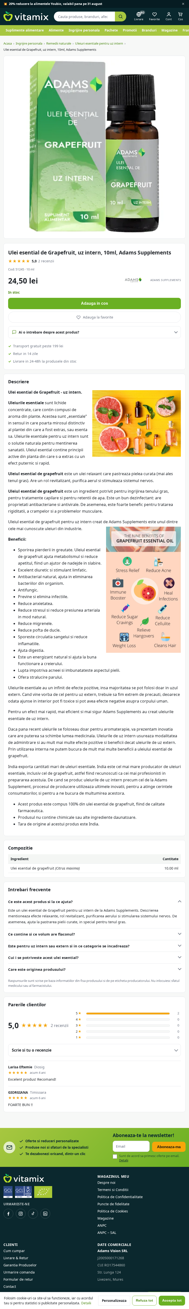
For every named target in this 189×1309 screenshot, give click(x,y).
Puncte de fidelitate (113, 1204)
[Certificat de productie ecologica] (43, 1192)
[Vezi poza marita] (94, 147)
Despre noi (106, 1182)
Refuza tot (144, 1300)
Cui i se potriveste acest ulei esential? (43, 957)
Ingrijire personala (84, 30)
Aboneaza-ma (169, 1147)
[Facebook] (8, 1214)
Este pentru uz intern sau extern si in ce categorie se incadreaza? (68, 945)
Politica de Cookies (112, 1211)
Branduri (149, 30)
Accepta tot (172, 1300)
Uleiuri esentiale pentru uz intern (99, 43)
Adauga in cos (94, 303)
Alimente (56, 30)
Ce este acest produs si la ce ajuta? (40, 901)
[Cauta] (120, 17)
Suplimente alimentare (25, 30)
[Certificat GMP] (8, 1192)
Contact (9, 1286)
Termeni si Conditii (112, 1189)
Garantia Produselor (20, 1265)
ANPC (102, 1225)
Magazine (169, 30)
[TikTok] (33, 1214)
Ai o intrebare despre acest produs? (49, 332)
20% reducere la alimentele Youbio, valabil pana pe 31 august (55, 4)
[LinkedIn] (45, 1214)
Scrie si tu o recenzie (31, 1050)
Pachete (111, 30)
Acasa (7, 43)
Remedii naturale (58, 43)
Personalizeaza (114, 1300)
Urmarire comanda (19, 1272)
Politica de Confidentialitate (120, 1196)
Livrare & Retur (15, 1258)
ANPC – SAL (106, 1232)
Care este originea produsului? (36, 969)
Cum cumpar (14, 1250)
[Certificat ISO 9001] (23, 1192)
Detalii (123, 1160)
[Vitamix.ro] (25, 16)
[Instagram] (21, 1214)
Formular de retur (18, 1279)
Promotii (130, 30)
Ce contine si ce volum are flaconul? (41, 934)
